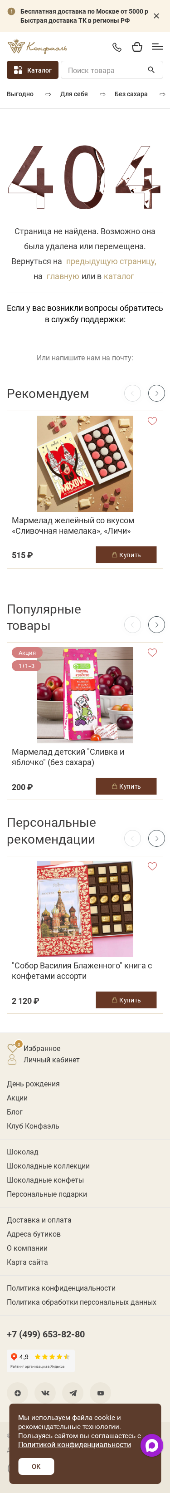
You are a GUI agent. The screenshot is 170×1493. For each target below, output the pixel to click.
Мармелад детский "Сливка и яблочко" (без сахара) (68, 756)
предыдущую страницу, (111, 260)
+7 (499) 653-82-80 (116, 47)
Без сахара (131, 93)
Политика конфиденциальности (61, 1287)
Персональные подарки (47, 1193)
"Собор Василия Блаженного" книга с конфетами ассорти (82, 970)
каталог (119, 275)
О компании (27, 1247)
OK (36, 1466)
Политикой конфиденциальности (74, 1444)
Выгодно (20, 93)
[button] (156, 393)
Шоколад (23, 1151)
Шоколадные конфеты (45, 1179)
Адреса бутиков (34, 1233)
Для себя (74, 93)
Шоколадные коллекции (48, 1165)
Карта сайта (27, 1262)
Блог (15, 1111)
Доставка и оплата (39, 1219)
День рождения (33, 1083)
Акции (17, 1097)
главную (63, 275)
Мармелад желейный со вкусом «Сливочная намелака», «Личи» (73, 525)
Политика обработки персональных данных (81, 1301)
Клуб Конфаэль (33, 1125)
